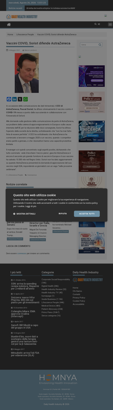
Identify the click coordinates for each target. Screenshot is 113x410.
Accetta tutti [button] (87, 213)
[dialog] (56, 205)
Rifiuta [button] (63, 213)
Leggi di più (30, 206)
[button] (24, 213)
